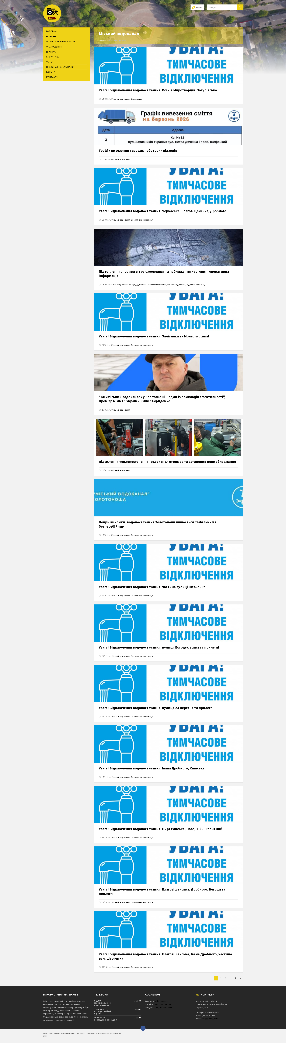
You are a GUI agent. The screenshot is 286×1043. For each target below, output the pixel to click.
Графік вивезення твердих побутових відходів (138, 150)
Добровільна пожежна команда (151, 284)
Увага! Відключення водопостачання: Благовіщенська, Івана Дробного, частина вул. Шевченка (165, 956)
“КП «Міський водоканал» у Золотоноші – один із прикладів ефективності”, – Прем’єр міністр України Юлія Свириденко (163, 398)
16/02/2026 (107, 284)
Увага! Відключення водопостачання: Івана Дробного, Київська (152, 768)
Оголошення (136, 99)
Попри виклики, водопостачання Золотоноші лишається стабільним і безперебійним (157, 524)
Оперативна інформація (142, 219)
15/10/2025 (107, 902)
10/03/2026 (107, 219)
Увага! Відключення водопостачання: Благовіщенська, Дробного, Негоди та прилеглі (162, 891)
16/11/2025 (107, 777)
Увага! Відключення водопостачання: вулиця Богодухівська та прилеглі (159, 647)
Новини (102, 40)
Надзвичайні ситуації (196, 284)
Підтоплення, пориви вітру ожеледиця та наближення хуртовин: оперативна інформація (164, 273)
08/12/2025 (107, 716)
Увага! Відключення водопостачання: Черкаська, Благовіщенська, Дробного (162, 211)
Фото (49, 61)
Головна (51, 31)
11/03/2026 (107, 159)
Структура (52, 56)
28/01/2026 (107, 345)
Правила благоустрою (60, 66)
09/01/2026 (107, 595)
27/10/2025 (107, 837)
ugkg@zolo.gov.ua (210, 1018)
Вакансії (51, 72)
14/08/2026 (107, 99)
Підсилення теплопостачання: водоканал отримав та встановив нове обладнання (167, 461)
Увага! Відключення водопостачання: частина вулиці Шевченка (152, 586)
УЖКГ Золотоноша (162, 1004)
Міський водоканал (121, 99)
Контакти (52, 77)
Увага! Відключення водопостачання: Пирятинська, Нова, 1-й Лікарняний (160, 828)
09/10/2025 (107, 967)
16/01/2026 (107, 470)
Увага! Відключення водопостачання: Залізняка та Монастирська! (154, 336)
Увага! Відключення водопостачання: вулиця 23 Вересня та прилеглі (156, 707)
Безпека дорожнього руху (124, 284)
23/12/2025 (107, 656)
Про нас (51, 51)
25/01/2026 (107, 409)
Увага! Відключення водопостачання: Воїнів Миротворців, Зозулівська (158, 90)
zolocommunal (161, 1001)
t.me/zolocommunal (163, 1007)
